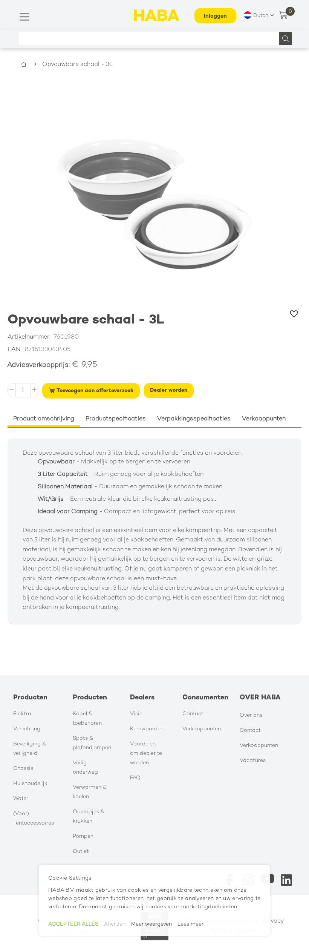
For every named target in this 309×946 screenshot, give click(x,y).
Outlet (81, 851)
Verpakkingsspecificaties (194, 419)
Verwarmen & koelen (90, 792)
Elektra (22, 714)
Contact (192, 714)
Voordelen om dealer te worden (146, 753)
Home (29, 64)
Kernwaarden (147, 729)
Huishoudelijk (30, 784)
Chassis (23, 768)
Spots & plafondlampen (92, 743)
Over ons (251, 715)
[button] (259, 15)
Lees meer (190, 924)
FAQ (135, 778)
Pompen (83, 836)
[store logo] (156, 15)
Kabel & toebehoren (87, 718)
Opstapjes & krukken (88, 816)
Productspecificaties (116, 419)
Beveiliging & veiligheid (29, 748)
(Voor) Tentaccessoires (33, 818)
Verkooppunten (264, 419)
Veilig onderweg (85, 767)
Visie (136, 714)
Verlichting (26, 729)
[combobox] (154, 38)
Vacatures (253, 761)
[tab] (44, 419)
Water (20, 799)
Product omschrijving (43, 419)
